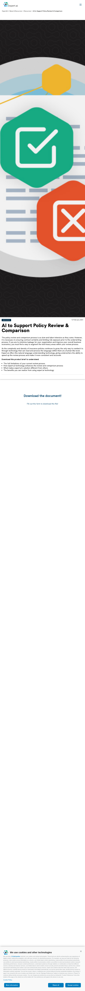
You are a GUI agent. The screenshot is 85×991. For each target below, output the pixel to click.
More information (12, 985)
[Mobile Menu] (81, 4)
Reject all (56, 985)
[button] (81, 951)
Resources (6, 320)
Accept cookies (73, 985)
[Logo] (10, 4)
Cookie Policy (7, 980)
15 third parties (15, 956)
